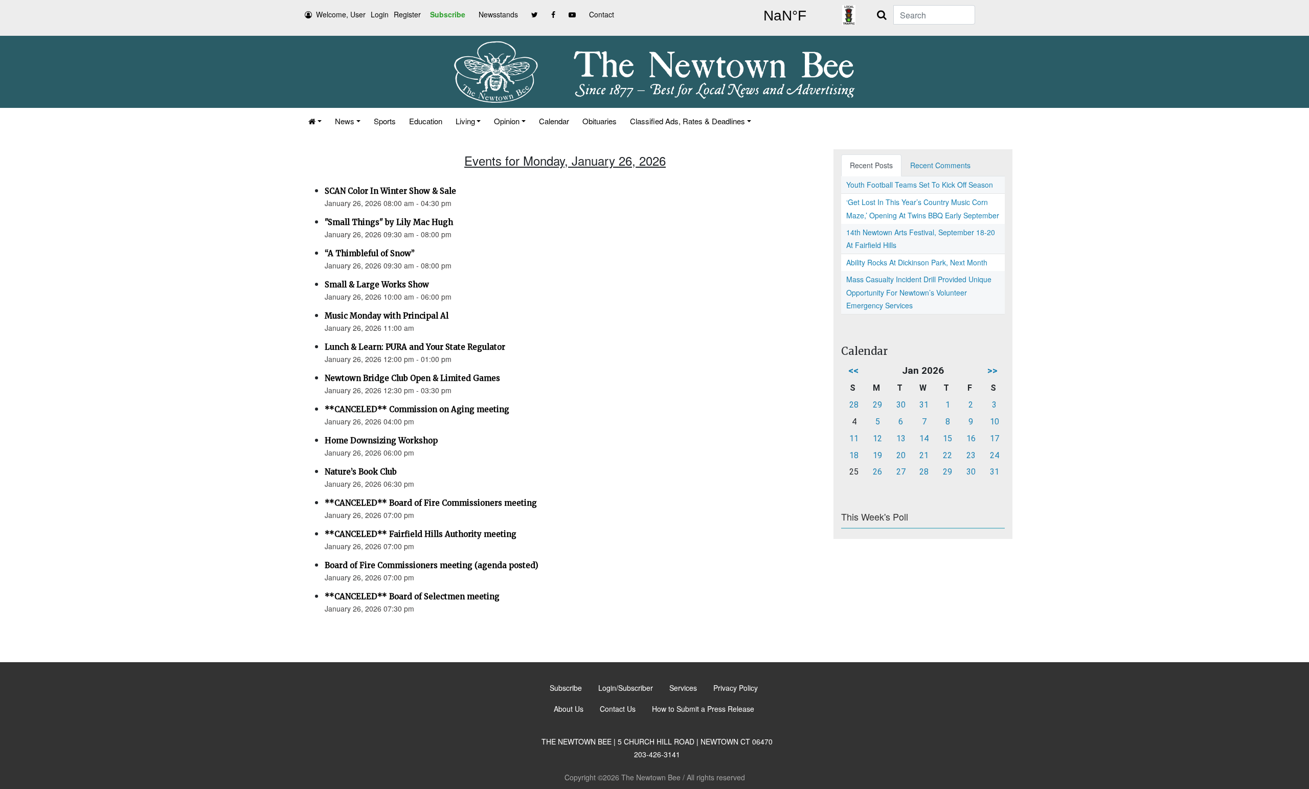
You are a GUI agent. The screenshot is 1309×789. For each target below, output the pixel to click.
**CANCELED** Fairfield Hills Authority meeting (420, 534)
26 (877, 472)
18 (854, 455)
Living (465, 121)
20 (901, 455)
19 (877, 455)
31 (924, 405)
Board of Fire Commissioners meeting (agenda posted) (431, 565)
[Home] (315, 121)
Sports (385, 121)
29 (877, 405)
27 (901, 472)
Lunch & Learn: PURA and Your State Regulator (415, 347)
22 (947, 455)
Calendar (554, 121)
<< (853, 370)
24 (994, 455)
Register (407, 14)
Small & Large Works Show (377, 284)
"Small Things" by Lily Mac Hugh (389, 222)
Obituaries (599, 121)
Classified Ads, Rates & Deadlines (687, 121)
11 (854, 438)
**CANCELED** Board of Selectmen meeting (412, 596)
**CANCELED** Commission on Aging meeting (417, 409)
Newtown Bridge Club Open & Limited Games (412, 378)
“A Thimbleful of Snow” (370, 253)
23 (971, 455)
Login (380, 14)
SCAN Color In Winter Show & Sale (390, 191)
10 (994, 421)
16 (971, 438)
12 (877, 438)
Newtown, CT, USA (785, 16)
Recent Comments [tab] (940, 165)
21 (924, 455)
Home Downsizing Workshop (381, 440)
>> (992, 370)
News (344, 121)
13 (901, 438)
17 (994, 438)
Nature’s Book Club (361, 472)
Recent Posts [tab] (871, 165)
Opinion (507, 121)
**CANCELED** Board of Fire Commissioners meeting (431, 503)
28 (854, 405)
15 (947, 438)
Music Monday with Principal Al (386, 316)
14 (924, 438)
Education (425, 121)
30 (901, 405)
